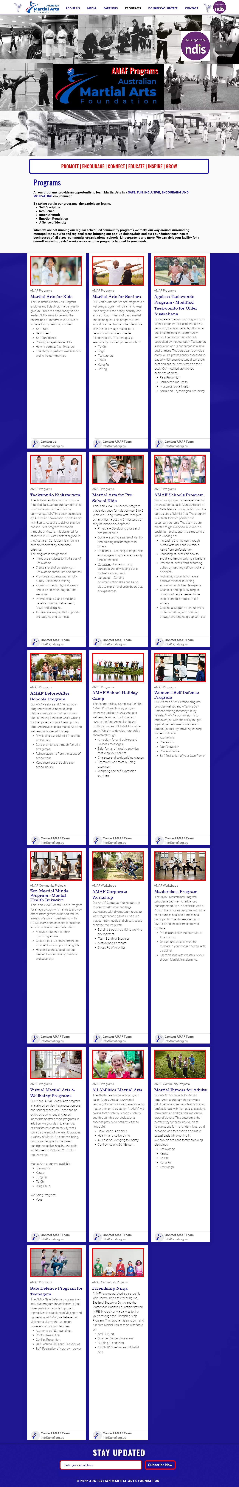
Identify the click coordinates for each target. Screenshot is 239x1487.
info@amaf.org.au (52, 446)
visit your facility (179, 237)
